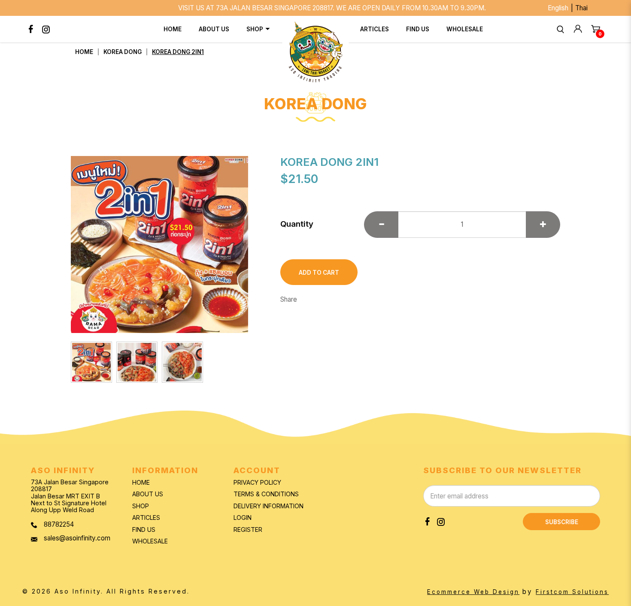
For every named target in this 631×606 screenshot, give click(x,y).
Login (243, 517)
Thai (581, 8)
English (558, 8)
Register (248, 529)
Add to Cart (319, 272)
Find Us (143, 529)
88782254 (59, 524)
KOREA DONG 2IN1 (178, 51)
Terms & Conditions (266, 494)
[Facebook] (31, 29)
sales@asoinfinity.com (77, 538)
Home (84, 51)
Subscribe (561, 522)
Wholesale (150, 541)
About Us (147, 494)
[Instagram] (46, 29)
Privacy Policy (257, 482)
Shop (140, 506)
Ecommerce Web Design (473, 591)
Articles (146, 517)
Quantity (296, 223)
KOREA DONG (122, 51)
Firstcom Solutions (572, 591)
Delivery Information (268, 506)
